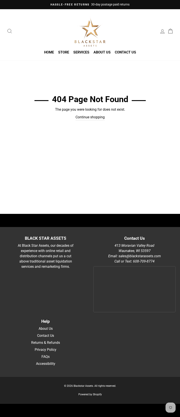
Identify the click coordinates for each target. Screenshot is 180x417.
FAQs (45, 357)
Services (81, 52)
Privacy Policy (45, 350)
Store (63, 52)
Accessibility (45, 364)
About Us (46, 329)
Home (49, 52)
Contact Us (125, 52)
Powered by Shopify (90, 394)
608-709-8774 (144, 261)
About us (102, 52)
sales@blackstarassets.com (140, 256)
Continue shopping (90, 117)
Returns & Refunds (45, 343)
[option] (90, 4)
